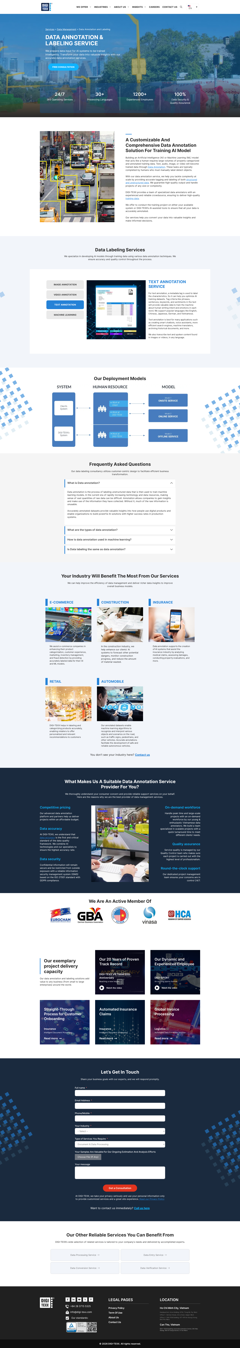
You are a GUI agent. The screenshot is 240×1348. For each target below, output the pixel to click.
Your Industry (82, 1125)
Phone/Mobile (82, 1113)
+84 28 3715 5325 (80, 1306)
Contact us (142, 754)
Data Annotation (156, 167)
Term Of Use (115, 1312)
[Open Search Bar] (181, 7)
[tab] (65, 284)
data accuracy (47, 837)
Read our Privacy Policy (151, 1199)
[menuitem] (192, 7)
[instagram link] (68, 1299)
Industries (101, 7)
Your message (82, 1164)
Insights (137, 7)
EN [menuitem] (190, 8)
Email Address (82, 1100)
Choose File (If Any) (88, 1157)
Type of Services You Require (90, 1138)
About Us (120, 7)
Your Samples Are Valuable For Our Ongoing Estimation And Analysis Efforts (115, 1151)
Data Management (66, 29)
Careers (154, 7)
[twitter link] (73, 1299)
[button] (90, 7)
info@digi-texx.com (81, 1312)
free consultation (63, 67)
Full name (80, 1087)
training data (132, 198)
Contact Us (169, 7)
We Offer (82, 7)
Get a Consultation (120, 1188)
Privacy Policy (116, 1308)
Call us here (142, 1208)
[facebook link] (91, 1299)
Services (49, 29)
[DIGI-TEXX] (46, 6)
